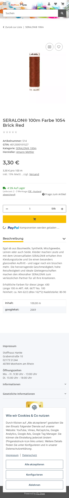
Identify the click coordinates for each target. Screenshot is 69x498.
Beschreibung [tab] (13, 238)
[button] (49, 3)
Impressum (12, 455)
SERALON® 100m (26, 148)
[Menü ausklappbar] (4, 2)
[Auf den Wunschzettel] (59, 47)
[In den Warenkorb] (5, 38)
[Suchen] (62, 13)
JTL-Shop (40, 493)
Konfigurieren (34, 474)
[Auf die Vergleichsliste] (49, 47)
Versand (34, 174)
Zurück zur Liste (13, 27)
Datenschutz (29, 455)
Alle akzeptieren (34, 464)
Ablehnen (34, 484)
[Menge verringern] (7, 208)
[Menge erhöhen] (62, 208)
